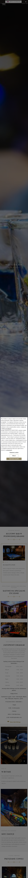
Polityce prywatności (6, 428)
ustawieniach (9, 450)
